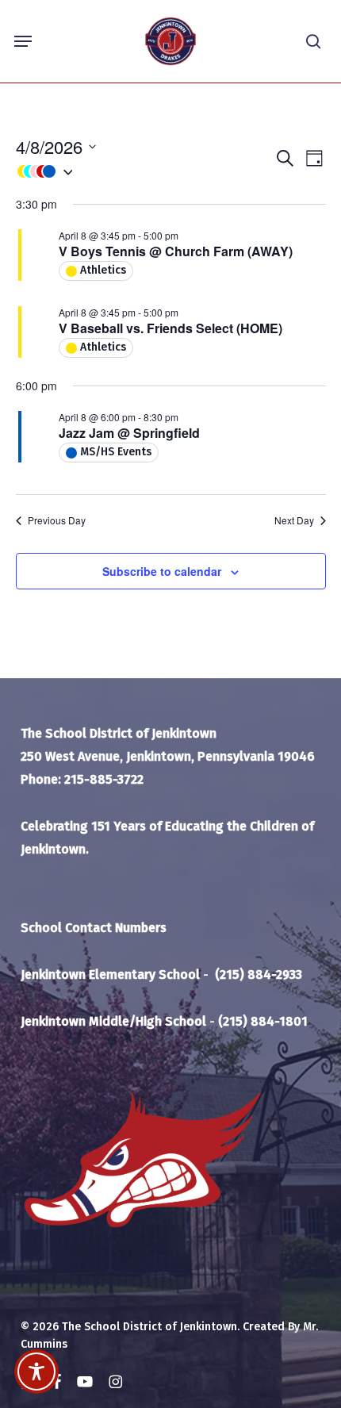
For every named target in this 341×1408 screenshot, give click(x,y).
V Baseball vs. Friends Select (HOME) (170, 328)
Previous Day (57, 520)
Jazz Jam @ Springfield (129, 433)
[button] (23, 41)
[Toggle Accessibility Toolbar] (36, 1371)
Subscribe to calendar (161, 571)
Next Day (294, 520)
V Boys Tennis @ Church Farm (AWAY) (176, 251)
